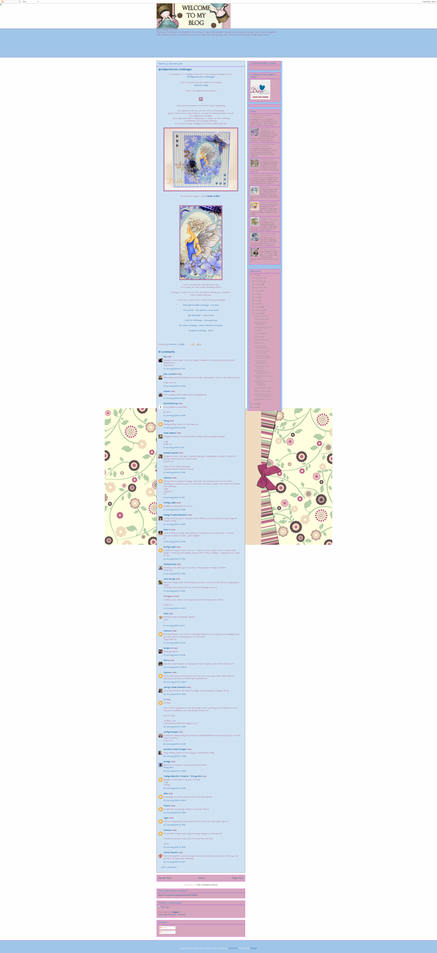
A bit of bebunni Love (263, 388)
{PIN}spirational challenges (201, 76)
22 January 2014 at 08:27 (175, 682)
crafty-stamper (171, 732)
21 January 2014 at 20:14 (174, 643)
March (258, 307)
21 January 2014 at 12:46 (174, 472)
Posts (164, 927)
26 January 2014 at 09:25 (175, 812)
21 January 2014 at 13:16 (174, 497)
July (257, 294)
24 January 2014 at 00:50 (175, 788)
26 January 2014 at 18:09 (174, 847)
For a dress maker (262, 319)
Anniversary (264, 187)
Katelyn (167, 761)
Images (175, 912)
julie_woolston (170, 374)
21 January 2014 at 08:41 (174, 398)
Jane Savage (169, 579)
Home (201, 878)
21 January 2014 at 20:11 (174, 625)
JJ (165, 699)
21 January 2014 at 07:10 (174, 369)
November (259, 281)
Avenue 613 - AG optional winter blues (200, 310)
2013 (255, 404)
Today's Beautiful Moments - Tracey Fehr (182, 776)
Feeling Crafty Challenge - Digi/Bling (268, 219)
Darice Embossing (262, 340)
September (259, 287)
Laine (166, 613)
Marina (167, 805)
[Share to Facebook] (198, 344)
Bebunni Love (260, 343)
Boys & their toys (261, 316)
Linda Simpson (170, 433)
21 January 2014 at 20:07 (175, 608)
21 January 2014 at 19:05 (174, 591)
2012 (255, 407)
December (259, 278)
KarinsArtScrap (171, 403)
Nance (166, 660)
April (257, 304)
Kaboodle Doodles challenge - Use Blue (201, 305)
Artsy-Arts (168, 767)
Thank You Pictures (167, 914)
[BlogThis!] (193, 344)
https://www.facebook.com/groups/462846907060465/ (178, 895)
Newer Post (164, 878)
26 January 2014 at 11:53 (174, 825)
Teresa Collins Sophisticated (261, 362)
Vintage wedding (266, 160)
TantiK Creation (171, 852)
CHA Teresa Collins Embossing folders (263, 357)
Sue (165, 356)
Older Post (237, 878)
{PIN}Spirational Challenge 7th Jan (262, 372)
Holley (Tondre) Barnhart (175, 515)
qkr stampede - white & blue (201, 315)
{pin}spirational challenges (262, 175)
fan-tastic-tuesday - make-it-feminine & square (201, 325)
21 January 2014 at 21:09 (174, 655)
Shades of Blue (214, 196)
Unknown (168, 477)
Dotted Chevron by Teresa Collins (262, 352)
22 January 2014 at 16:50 (175, 726)
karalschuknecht (171, 453)
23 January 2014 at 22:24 (175, 771)
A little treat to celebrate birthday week (262, 116)
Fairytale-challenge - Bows (201, 330)
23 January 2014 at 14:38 (175, 756)
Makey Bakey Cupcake (264, 327)
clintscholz (233, 948)
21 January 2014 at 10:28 (174, 415)
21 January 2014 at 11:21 (174, 447)
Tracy (167, 420)
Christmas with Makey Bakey (263, 377)
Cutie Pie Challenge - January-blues (201, 320)
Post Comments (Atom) (207, 885)
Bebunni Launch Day (263, 391)
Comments (166, 932)
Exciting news (265, 129)
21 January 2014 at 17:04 (174, 559)
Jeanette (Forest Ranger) (175, 749)
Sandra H (168, 648)
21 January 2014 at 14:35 (174, 509)
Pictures (181, 914)
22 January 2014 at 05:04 (175, 667)
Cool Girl (258, 330)
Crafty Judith (170, 502)
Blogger (253, 948)
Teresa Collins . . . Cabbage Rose (261, 347)
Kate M (167, 529)
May (257, 300)
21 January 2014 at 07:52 (175, 386)
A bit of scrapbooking (268, 202)
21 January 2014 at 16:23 (174, 524)
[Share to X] (196, 344)
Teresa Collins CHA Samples (262, 367)
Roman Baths (260, 333)
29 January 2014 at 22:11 (174, 862)
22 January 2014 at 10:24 (175, 694)
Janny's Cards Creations (175, 687)
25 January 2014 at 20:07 (175, 800)
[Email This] (191, 344)
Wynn (166, 818)
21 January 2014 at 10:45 (174, 427)
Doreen (167, 391)
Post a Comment (169, 867)
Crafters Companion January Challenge (263, 395)
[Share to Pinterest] (200, 344)
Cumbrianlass (170, 564)
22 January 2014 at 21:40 (175, 744)
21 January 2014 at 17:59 (174, 573)
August (258, 291)
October (258, 284)
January (258, 313)
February (259, 310)
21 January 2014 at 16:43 (174, 541)
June (257, 297)
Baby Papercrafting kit (264, 399)
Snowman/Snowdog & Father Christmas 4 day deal (263, 145)
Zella (166, 793)
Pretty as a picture (267, 249)
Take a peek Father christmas (267, 234)
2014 (255, 275)
